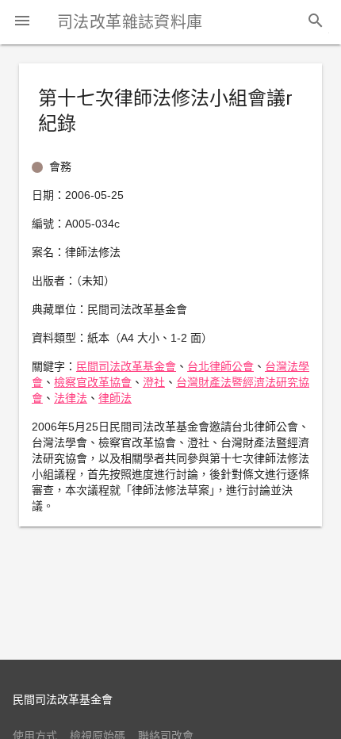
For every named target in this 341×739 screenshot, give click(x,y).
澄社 (154, 382)
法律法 (70, 398)
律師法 (115, 398)
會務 (60, 166)
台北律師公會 (220, 366)
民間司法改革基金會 (126, 366)
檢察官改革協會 (93, 382)
